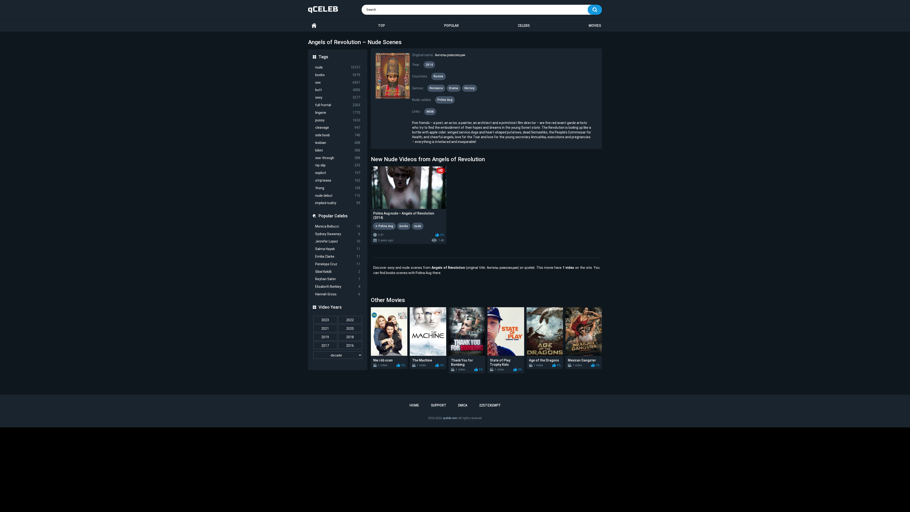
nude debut (337, 195)
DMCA (462, 405)
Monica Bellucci (337, 226)
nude (337, 67)
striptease (337, 180)
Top (381, 25)
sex (337, 82)
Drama (453, 88)
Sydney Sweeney (337, 234)
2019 (325, 337)
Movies (595, 25)
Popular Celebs (333, 215)
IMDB (430, 111)
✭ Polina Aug (384, 226)
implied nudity (337, 203)
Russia (438, 76)
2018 (350, 337)
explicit (337, 173)
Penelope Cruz (337, 264)
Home (314, 26)
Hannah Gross (337, 294)
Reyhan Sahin (337, 279)
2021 (325, 328)
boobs (337, 75)
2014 (429, 64)
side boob (337, 135)
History (469, 88)
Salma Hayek (337, 249)
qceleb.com (450, 418)
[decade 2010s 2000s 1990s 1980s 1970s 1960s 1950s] (338, 355)
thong (337, 188)
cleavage (337, 127)
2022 (350, 320)
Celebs (524, 25)
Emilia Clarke (337, 256)
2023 (325, 320)
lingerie (337, 112)
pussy (337, 120)
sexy (337, 97)
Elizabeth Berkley (337, 286)
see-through (337, 158)
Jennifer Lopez (337, 241)
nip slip (337, 165)
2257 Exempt (490, 405)
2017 (325, 345)
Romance (436, 88)
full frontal (337, 105)
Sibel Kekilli (337, 272)
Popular (451, 25)
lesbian (337, 143)
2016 (350, 345)
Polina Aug (444, 99)
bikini (337, 150)
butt (337, 90)
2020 (350, 328)
